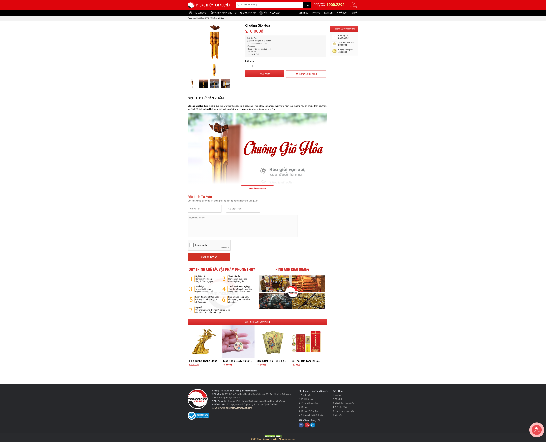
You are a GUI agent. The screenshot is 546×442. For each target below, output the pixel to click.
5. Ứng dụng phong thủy (343, 411)
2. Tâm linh (337, 399)
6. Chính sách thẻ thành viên (311, 415)
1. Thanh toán (305, 395)
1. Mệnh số (337, 395)
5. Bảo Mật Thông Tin (308, 411)
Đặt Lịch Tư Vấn (209, 257)
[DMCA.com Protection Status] (273, 437)
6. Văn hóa (337, 415)
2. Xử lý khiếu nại (306, 399)
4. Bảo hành (304, 407)
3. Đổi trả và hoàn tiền (308, 403)
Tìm (307, 5)
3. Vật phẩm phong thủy (343, 403)
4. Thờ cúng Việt (340, 407)
